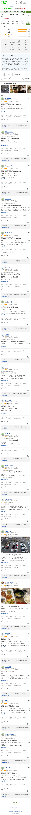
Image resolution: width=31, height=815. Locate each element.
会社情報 (11, 811)
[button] (5, 89)
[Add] (28, 15)
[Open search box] (3, 74)
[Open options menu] (29, 98)
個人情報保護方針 (18, 811)
